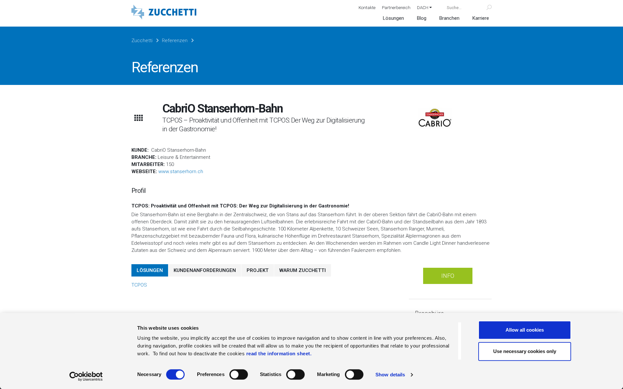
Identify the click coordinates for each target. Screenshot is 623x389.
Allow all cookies (525, 330)
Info (447, 275)
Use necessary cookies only (524, 351)
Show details (390, 374)
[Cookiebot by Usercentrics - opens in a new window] (86, 376)
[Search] (485, 7)
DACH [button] (422, 7)
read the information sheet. (279, 353)
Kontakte (367, 7)
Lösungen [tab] (150, 270)
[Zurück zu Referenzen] (138, 117)
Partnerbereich (396, 7)
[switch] (238, 374)
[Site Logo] (163, 13)
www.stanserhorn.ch (180, 171)
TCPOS (139, 285)
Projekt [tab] (258, 270)
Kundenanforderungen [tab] (205, 270)
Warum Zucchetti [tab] (302, 270)
